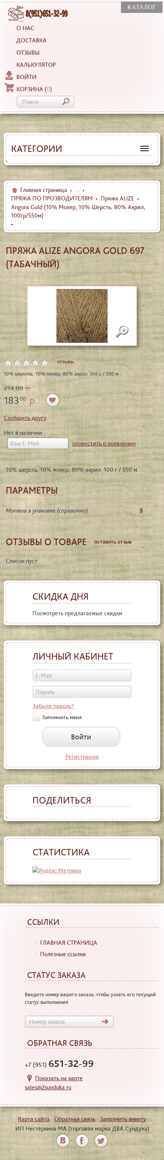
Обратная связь (74, 1119)
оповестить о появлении (104, 443)
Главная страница (43, 190)
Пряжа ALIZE (117, 198)
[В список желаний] (52, 400)
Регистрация (82, 756)
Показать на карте (59, 1078)
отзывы (65, 361)
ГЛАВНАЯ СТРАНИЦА (68, 942)
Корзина (34, 89)
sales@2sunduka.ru (48, 1087)
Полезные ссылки (63, 954)
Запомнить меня (62, 717)
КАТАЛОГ (141, 7)
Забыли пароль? (53, 706)
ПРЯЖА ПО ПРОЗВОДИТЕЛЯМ (52, 198)
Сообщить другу (25, 417)
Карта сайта (34, 1119)
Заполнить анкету (123, 1119)
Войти (26, 77)
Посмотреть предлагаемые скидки (77, 613)
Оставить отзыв (113, 541)
